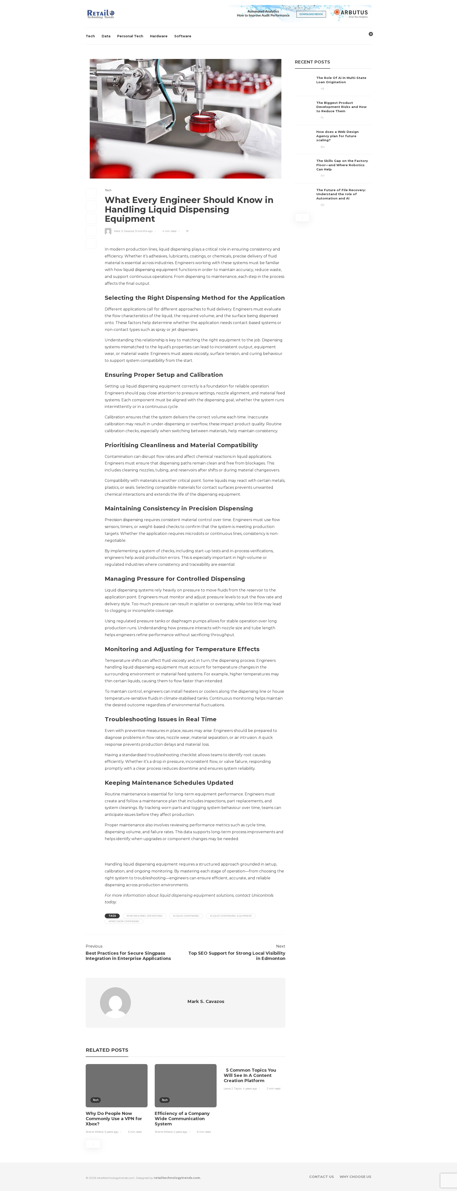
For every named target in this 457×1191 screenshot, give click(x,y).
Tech (90, 36)
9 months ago (144, 231)
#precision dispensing (124, 921)
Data (106, 36)
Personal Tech (130, 36)
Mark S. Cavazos (124, 231)
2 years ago (180, 1131)
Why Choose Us (355, 1177)
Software (182, 36)
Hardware (159, 36)
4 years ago (250, 1088)
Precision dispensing (124, 520)
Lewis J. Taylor (233, 1088)
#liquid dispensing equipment (231, 915)
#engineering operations (144, 915)
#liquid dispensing (186, 915)
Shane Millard (94, 1131)
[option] (116, 1099)
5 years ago (111, 1131)
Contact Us (321, 1177)
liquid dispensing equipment (150, 269)
